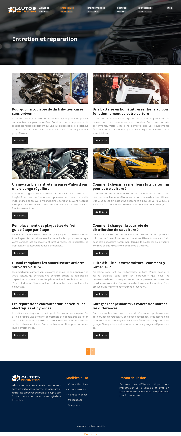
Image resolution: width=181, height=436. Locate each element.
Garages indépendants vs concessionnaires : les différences (130, 305)
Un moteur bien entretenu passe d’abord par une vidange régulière (49, 186)
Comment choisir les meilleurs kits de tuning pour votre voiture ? (131, 186)
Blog (169, 7)
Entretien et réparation (67, 9)
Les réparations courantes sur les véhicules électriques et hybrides (48, 305)
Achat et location (44, 9)
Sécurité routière (121, 9)
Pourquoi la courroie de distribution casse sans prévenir (47, 111)
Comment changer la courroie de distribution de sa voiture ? (120, 227)
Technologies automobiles (145, 9)
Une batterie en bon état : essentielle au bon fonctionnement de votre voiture (130, 111)
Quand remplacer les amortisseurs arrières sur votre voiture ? (48, 264)
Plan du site (90, 434)
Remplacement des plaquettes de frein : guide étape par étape (45, 227)
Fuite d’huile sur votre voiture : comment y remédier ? (129, 264)
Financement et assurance (96, 9)
